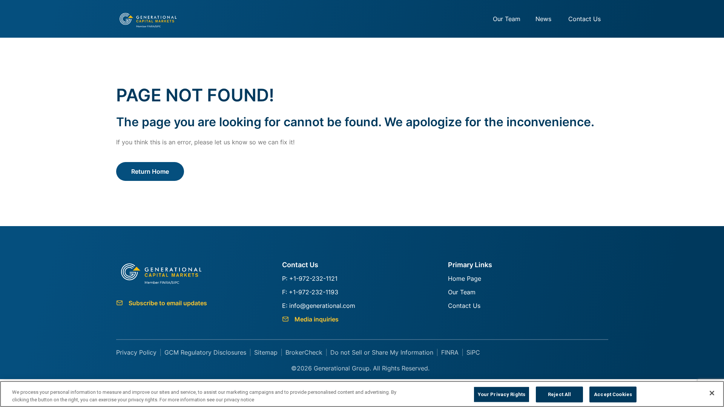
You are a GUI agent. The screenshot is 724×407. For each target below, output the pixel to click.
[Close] (712, 393)
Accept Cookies (613, 394)
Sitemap (266, 352)
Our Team (506, 19)
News (543, 19)
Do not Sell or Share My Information (381, 352)
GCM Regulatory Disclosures (205, 352)
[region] (362, 394)
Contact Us (584, 19)
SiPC (473, 352)
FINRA (450, 352)
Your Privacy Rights (501, 394)
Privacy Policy (136, 352)
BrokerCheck (303, 352)
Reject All (559, 394)
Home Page (464, 278)
